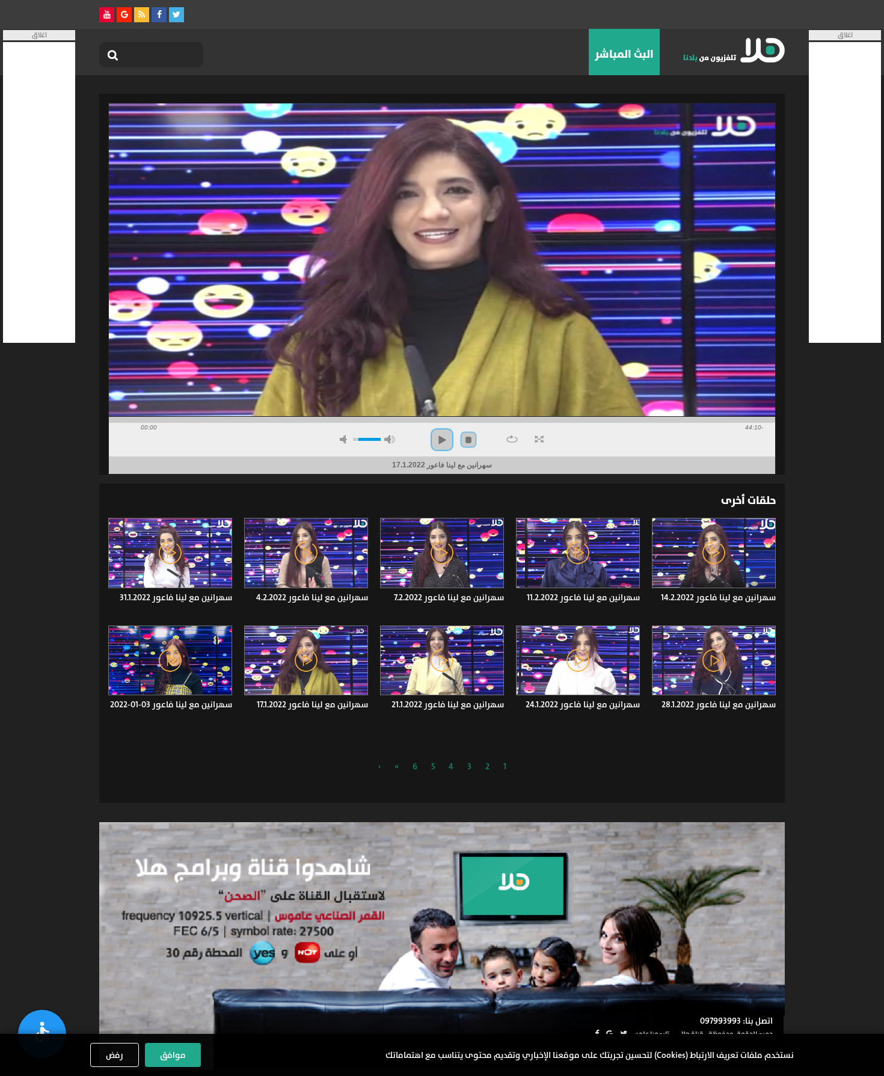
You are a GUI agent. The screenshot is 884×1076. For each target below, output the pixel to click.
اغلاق (845, 35)
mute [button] (345, 439)
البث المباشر (624, 54)
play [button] (442, 440)
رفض (114, 1055)
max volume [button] (389, 439)
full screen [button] (539, 439)
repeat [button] (512, 439)
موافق (173, 1055)
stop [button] (468, 439)
